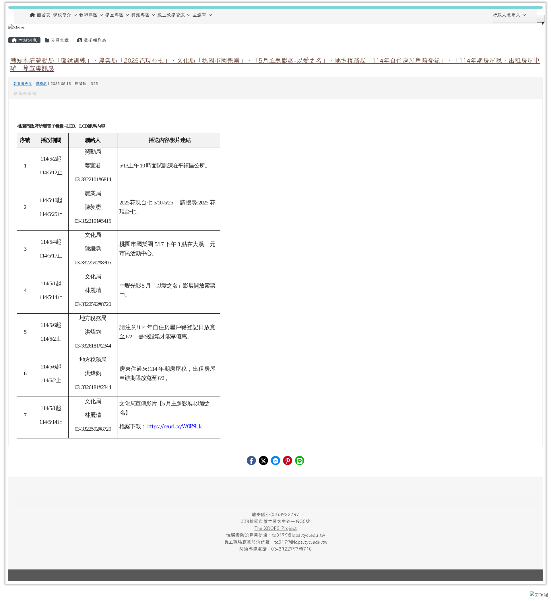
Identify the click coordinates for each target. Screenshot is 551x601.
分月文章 (59, 40)
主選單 (199, 15)
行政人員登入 (506, 15)
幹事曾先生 (22, 83)
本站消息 (27, 40)
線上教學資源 (171, 15)
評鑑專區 (140, 15)
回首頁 (44, 15)
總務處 (41, 83)
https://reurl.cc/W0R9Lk (174, 426)
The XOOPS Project (276, 528)
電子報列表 (94, 40)
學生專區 (114, 15)
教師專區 (88, 15)
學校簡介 (62, 15)
